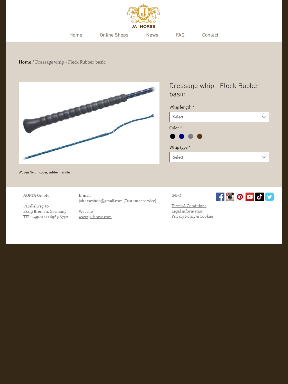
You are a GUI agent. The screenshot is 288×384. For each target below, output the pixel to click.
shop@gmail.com (107, 200)
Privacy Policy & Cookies (192, 216)
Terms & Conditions (189, 205)
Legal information (188, 211)
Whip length (181, 107)
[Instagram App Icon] (230, 197)
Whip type (179, 147)
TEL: (27, 216)
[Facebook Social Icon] (220, 197)
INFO (176, 195)
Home (25, 62)
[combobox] (219, 117)
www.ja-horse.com (95, 216)
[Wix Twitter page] (269, 197)
